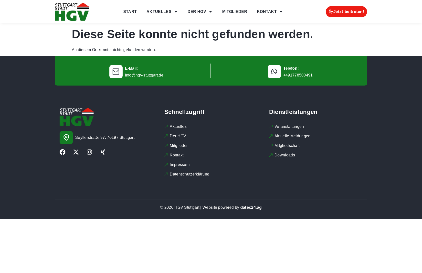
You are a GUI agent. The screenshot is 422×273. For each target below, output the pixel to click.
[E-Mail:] (116, 71)
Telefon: (291, 68)
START (130, 12)
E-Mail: (131, 68)
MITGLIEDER (234, 12)
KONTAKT (267, 12)
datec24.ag (251, 207)
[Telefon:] (274, 71)
